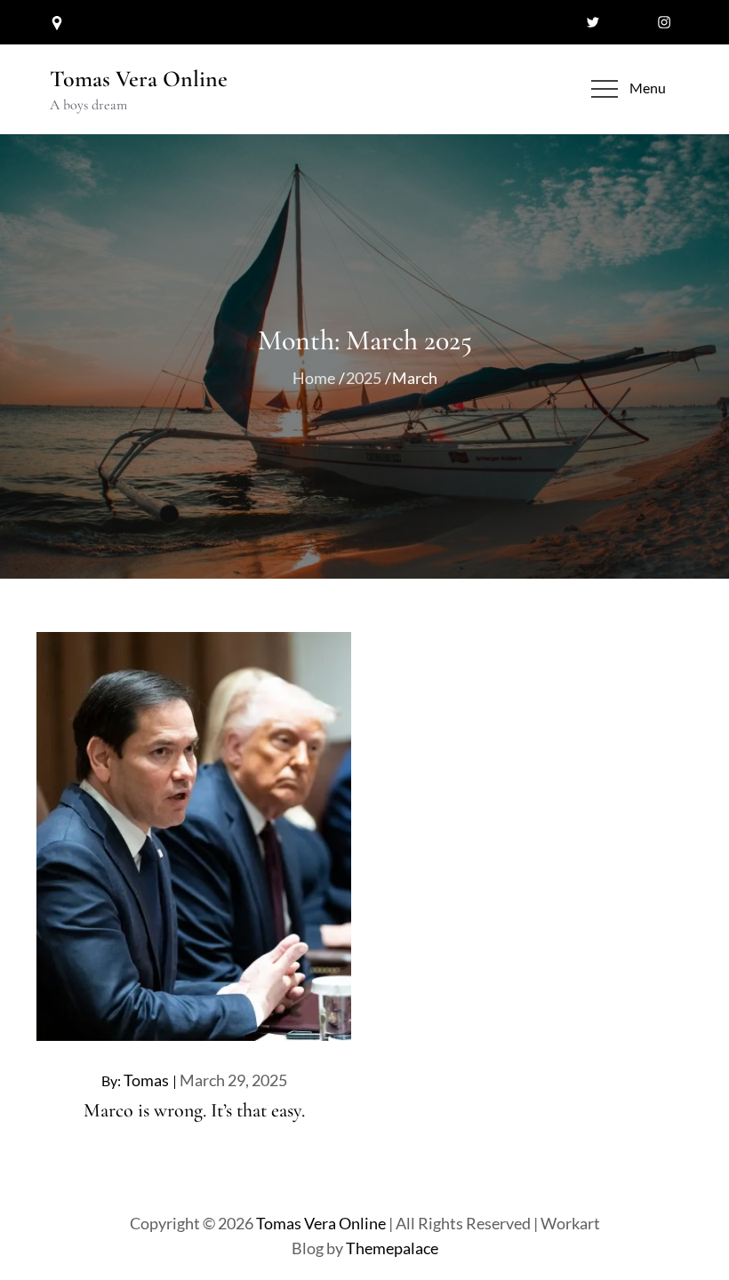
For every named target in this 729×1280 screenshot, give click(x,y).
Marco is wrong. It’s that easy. (194, 1110)
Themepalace (392, 1248)
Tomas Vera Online (139, 78)
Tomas (146, 1080)
